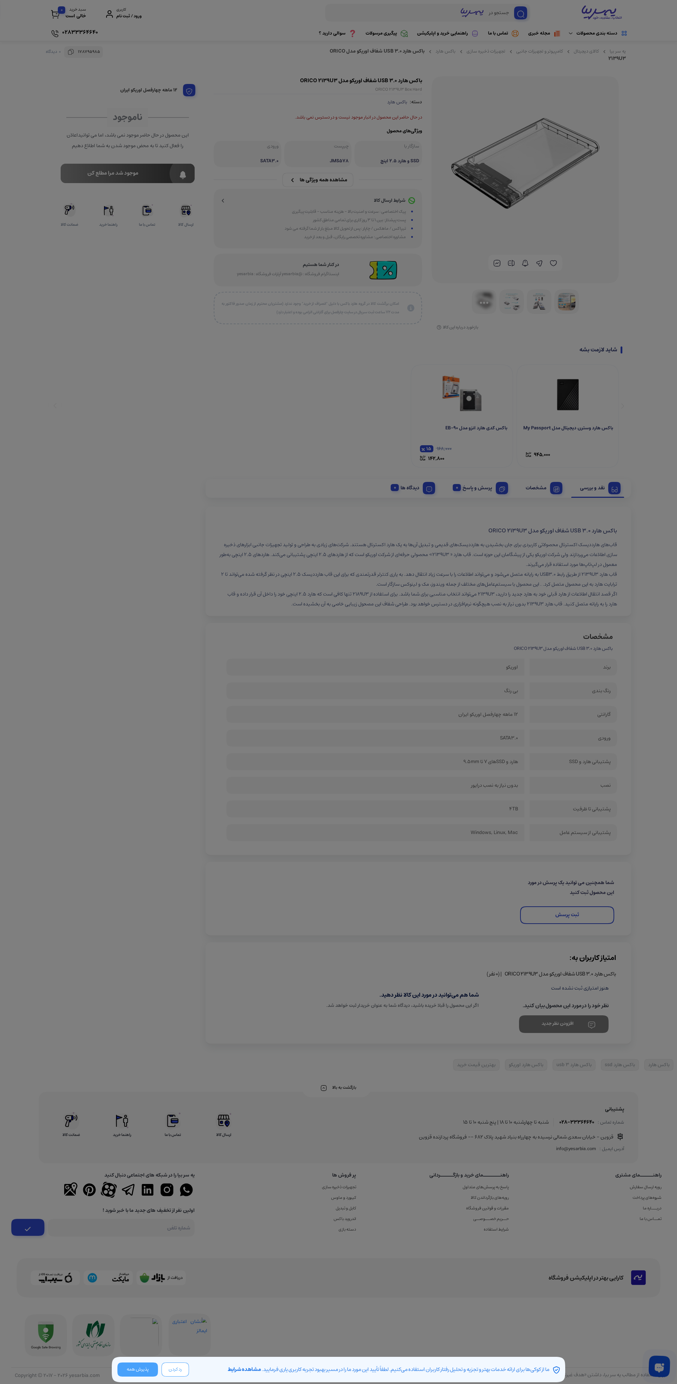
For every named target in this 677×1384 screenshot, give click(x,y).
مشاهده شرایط (244, 1369)
